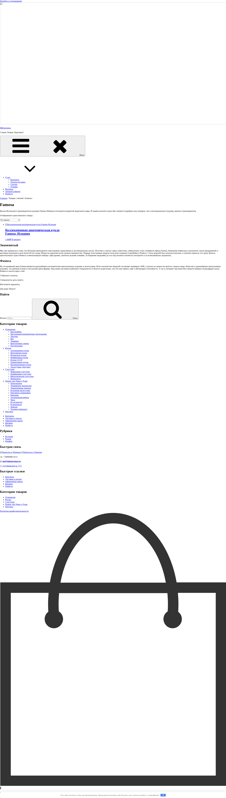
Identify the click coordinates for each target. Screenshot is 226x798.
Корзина (9, 423)
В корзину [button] (16, 239)
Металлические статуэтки (22, 376)
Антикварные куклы (19, 350)
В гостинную (16, 402)
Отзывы (14, 187)
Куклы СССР (16, 360)
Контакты (14, 180)
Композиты (15, 379)
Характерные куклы (19, 362)
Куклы (8, 348)
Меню (82, 155)
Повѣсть (9, 194)
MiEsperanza (5, 128)
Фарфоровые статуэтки (20, 374)
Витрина (9, 189)
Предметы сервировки (20, 393)
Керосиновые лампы (19, 343)
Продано (9, 411)
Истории (9, 436)
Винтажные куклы (18, 353)
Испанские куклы (18, 355)
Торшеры (14, 341)
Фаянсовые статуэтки (20, 372)
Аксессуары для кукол (20, 367)
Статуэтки (10, 369)
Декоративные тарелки (20, 388)
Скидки (13, 184)
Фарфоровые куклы (19, 357)
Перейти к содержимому (11, 1)
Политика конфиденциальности (14, 511)
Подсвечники (16, 346)
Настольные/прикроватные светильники (28, 334)
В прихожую (16, 404)
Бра (12, 339)
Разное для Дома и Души (16, 381)
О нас (7, 177)
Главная (3, 198)
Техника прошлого (18, 409)
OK (163, 795)
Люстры (14, 336)
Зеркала (13, 407)
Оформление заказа (14, 421)
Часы (12, 400)
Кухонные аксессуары (20, 390)
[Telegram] (31, 452)
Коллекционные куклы (20, 365)
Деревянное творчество (21, 386)
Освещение (10, 329)
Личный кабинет (12, 191)
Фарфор (8, 441)
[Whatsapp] (10, 452)
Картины (14, 395)
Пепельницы (16, 383)
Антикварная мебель (19, 397)
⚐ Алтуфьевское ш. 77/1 (11, 466)
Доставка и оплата (13, 418)
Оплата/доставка (17, 182)
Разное (8, 439)
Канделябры (15, 332)
